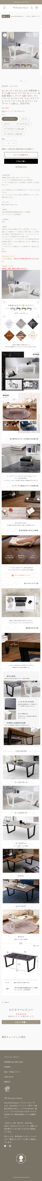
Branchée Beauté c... (18, 16)
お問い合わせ (9, 1077)
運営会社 (7, 1082)
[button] (4, 7)
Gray (28, 16)
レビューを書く (21, 1022)
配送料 (3, 111)
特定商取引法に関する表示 (13, 1062)
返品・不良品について (12, 1072)
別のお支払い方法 (21, 167)
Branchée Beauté (23, 1177)
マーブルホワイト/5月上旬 (14, 129)
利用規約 (7, 1067)
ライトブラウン (10, 119)
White (34, 16)
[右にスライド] (25, 81)
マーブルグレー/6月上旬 (13, 134)
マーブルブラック (22, 124)
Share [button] (6, 1002)
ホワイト (7, 124)
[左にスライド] (16, 81)
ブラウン (24, 119)
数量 (3, 139)
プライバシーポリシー (12, 1057)
